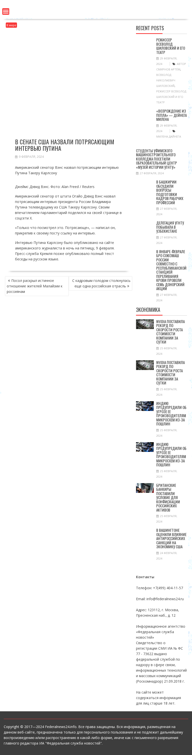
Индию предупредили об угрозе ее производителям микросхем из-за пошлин (171, 413)
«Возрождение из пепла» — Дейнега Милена (171, 115)
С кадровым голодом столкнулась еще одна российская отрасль (101, 283)
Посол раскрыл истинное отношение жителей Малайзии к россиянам (34, 286)
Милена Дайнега (168, 136)
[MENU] (6, 11)
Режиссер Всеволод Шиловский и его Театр (170, 46)
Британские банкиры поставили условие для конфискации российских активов (168, 497)
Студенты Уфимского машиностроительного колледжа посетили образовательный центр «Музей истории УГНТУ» (156, 159)
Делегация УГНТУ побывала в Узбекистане (170, 227)
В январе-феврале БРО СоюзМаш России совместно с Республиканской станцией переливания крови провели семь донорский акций (171, 270)
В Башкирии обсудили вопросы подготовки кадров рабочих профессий (169, 192)
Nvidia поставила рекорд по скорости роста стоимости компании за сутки (170, 332)
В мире (11, 25)
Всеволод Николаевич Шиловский (165, 80)
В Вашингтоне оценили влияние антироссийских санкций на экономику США (171, 538)
